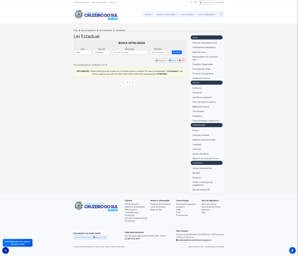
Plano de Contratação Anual (205, 42)
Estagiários (197, 116)
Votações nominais (201, 135)
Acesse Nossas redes (83, 237)
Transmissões (182, 215)
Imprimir (162, 60)
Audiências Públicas (201, 78)
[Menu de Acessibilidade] (292, 250)
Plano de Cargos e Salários (204, 102)
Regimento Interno (201, 106)
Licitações (197, 144)
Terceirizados (198, 111)
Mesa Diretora (131, 209)
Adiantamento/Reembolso (204, 47)
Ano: (83, 49)
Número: (158, 49)
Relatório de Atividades (135, 207)
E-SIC (178, 212)
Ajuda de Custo (199, 52)
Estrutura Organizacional (136, 218)
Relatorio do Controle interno (205, 158)
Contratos (197, 149)
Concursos (197, 88)
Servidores (197, 92)
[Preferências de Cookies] (5, 250)
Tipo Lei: (101, 49)
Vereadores (130, 221)
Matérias (205, 209)
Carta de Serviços (158, 207)
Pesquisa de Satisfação (160, 204)
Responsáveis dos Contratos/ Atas (205, 58)
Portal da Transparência (81, 2)
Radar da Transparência (99, 2)
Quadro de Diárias (201, 154)
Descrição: (129, 49)
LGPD (178, 209)
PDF (183, 60)
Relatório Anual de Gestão (204, 140)
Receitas (196, 173)
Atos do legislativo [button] (207, 14)
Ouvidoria (180, 207)
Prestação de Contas (202, 69)
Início (76, 30)
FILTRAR (177, 52)
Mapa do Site (156, 209)
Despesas (197, 177)
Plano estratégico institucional (206, 120)
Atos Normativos (106, 30)
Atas (203, 212)
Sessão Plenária (132, 204)
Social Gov (208, 2)
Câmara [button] (148, 14)
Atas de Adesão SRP (201, 189)
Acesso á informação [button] (166, 14)
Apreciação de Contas (211, 207)
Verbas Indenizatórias (202, 168)
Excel (173, 60)
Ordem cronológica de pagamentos (202, 183)
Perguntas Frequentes (186, 204)
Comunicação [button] (187, 14)
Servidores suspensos (202, 97)
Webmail (112, 2)
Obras (195, 130)
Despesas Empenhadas (203, 64)
